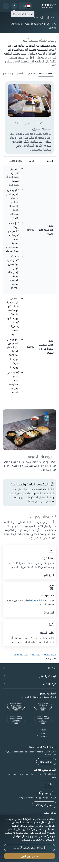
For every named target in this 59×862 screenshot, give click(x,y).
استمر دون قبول (29, 856)
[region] (29, 838)
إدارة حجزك (36, 600)
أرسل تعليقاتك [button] (44, 804)
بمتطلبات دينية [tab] (46, 73)
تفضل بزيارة (48, 600)
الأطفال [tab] (20, 73)
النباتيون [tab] (31, 73)
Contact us (46, 761)
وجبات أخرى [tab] (7, 73)
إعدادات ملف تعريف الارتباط (29, 847)
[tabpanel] (29, 240)
